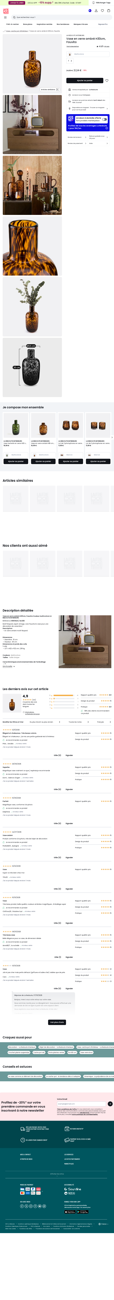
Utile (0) (57, 755)
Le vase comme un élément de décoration (25, 1076)
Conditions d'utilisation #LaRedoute (63, 1226)
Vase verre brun (86, 1052)
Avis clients (46, 1226)
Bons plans (27, 24)
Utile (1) (57, 957)
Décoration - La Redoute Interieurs (21, 1047)
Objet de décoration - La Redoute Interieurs (56, 1047)
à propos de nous (26, 1159)
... (3, 31)
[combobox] (45, 722)
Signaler (69, 755)
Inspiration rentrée (44, 24)
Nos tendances (63, 24)
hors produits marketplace (88, 119)
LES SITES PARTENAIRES (72, 1159)
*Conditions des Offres (25, 1229)
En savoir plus (85, 1207)
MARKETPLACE (69, 1164)
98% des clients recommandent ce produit (95, 712)
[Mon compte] (96, 10)
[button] (108, 10)
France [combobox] (103, 1224)
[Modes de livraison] (85, 137)
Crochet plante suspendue (18, 1052)
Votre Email (62, 1099)
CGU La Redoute (35, 1226)
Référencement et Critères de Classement (54, 1224)
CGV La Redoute (10, 1224)
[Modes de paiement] (85, 143)
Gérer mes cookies (10, 1229)
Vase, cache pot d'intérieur (17, 31)
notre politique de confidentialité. (85, 1114)
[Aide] (107, 143)
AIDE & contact (25, 1154)
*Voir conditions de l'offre (67, 1109)
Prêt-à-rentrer (12, 24)
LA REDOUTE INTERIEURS (75, 35)
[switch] (91, 119)
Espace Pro (103, 24)
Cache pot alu (39, 1052)
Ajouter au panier (85, 80)
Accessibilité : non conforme (71, 1229)
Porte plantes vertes (56, 1052)
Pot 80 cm (72, 1052)
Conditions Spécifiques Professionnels (16, 1226)
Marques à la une (81, 24)
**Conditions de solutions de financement (47, 1229)
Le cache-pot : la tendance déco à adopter (63, 1076)
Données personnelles (83, 1226)
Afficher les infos (57, 1174)
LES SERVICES (68, 1154)
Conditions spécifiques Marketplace (28, 1224)
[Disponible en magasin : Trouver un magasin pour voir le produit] (107, 108)
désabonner (84, 1113)
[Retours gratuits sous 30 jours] (107, 137)
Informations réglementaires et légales (80, 1224)
